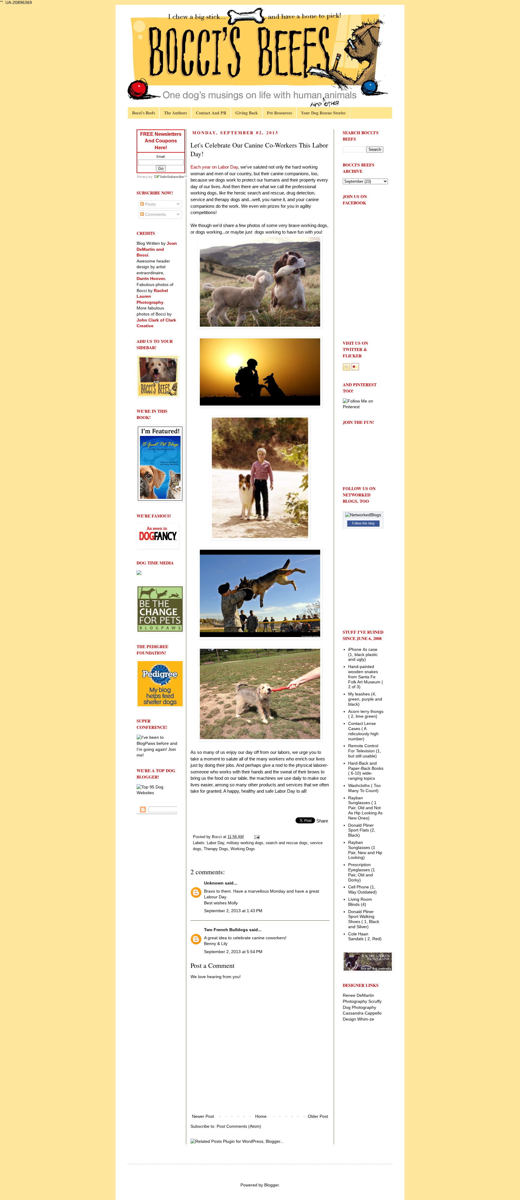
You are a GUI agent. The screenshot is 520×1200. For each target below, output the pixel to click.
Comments (155, 214)
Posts (150, 204)
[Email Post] (256, 837)
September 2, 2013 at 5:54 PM (233, 951)
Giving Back (246, 113)
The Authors (175, 113)
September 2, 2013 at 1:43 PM (233, 910)
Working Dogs (243, 849)
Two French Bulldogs (226, 929)
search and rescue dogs (287, 843)
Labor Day (215, 843)
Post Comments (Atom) (239, 1126)
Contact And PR (211, 113)
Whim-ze (365, 1019)
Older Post (318, 1116)
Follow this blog (363, 523)
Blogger (271, 1185)
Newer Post (203, 1116)
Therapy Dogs (216, 849)
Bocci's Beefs (143, 113)
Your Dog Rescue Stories (323, 113)
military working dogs (245, 843)
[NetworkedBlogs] (363, 514)
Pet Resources (279, 113)
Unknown (214, 883)
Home (261, 1116)
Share (322, 820)
